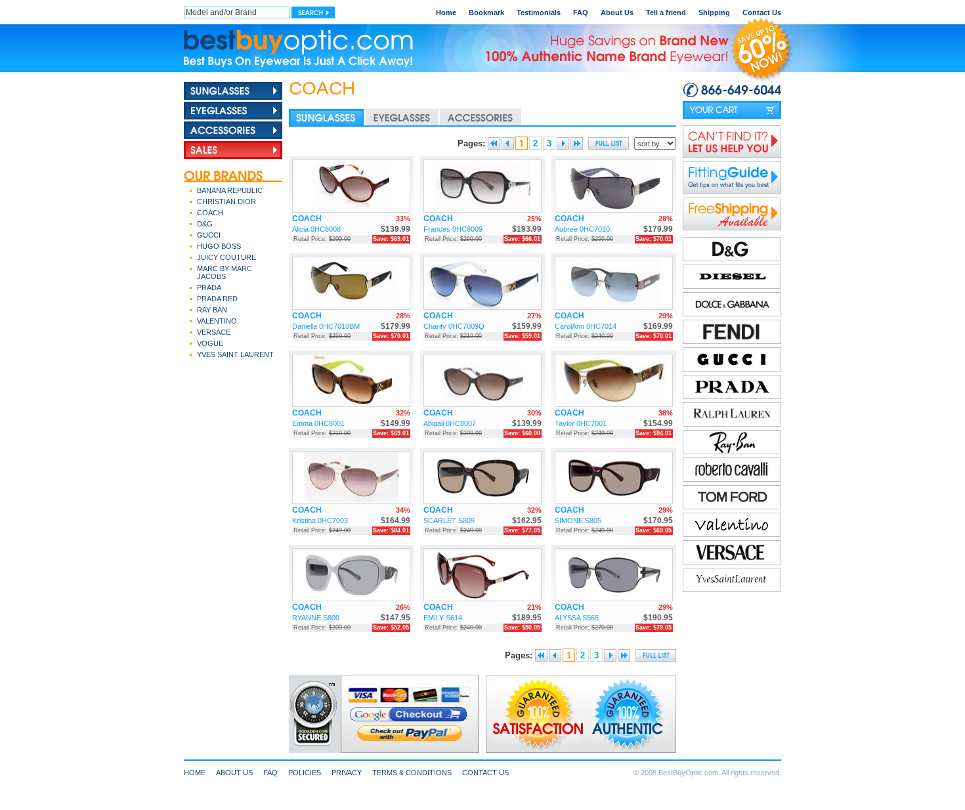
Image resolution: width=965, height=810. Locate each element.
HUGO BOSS (219, 246)
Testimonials (539, 12)
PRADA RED (217, 299)
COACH (210, 213)
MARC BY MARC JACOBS (224, 272)
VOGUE (210, 343)
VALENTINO (217, 321)
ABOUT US (234, 773)
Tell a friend (666, 12)
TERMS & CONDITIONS (412, 773)
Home (446, 12)
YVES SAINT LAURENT (235, 354)
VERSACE (213, 332)
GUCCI (209, 235)
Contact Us (761, 12)
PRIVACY (347, 773)
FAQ (580, 12)
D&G (205, 224)
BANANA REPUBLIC (230, 190)
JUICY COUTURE (226, 257)
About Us (617, 12)
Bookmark (486, 12)
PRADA (209, 287)
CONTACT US (485, 773)
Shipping (714, 12)
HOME (194, 773)
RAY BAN (212, 310)
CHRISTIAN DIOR (226, 201)
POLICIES (304, 773)
